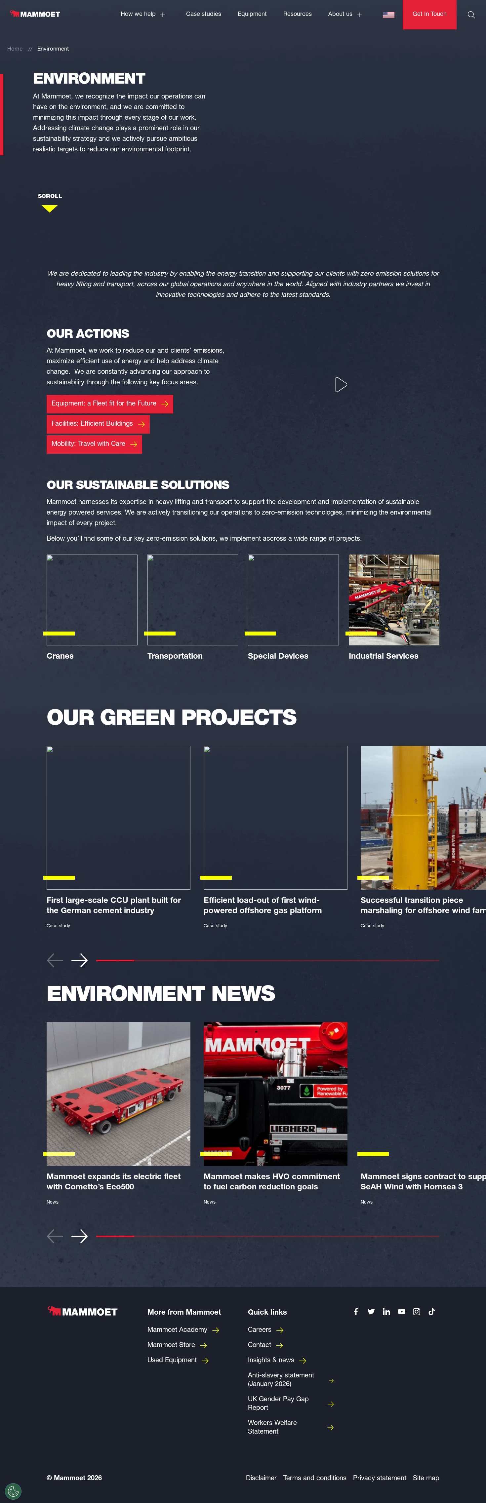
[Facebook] (356, 1311)
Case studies (203, 15)
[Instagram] (417, 1311)
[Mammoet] (34, 17)
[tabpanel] (118, 839)
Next (79, 960)
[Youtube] (401, 1311)
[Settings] (13, 1491)
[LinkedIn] (386, 1311)
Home (14, 49)
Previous (55, 960)
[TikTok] (431, 1311)
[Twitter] (371, 1311)
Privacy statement (379, 1479)
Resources (297, 15)
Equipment (252, 15)
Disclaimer (261, 1479)
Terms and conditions (314, 1479)
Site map (426, 1479)
